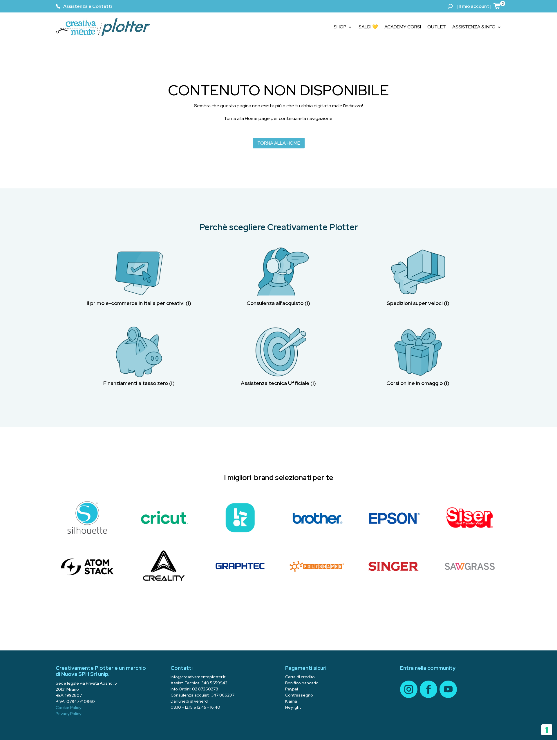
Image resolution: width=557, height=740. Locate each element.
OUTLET (436, 27)
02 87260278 (205, 689)
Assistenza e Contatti (87, 6)
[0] (497, 5)
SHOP (340, 27)
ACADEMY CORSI (402, 27)
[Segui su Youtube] (448, 689)
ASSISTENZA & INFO (473, 27)
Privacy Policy (68, 713)
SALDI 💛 (368, 27)
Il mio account (474, 6)
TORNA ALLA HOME (278, 143)
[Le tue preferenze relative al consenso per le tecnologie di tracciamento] (546, 729)
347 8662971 (223, 695)
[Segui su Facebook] (428, 689)
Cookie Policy (68, 707)
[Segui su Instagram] (408, 689)
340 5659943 (214, 683)
